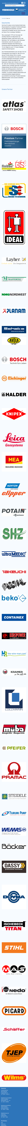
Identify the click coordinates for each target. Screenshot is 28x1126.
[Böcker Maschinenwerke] (14, 846)
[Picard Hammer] (14, 1010)
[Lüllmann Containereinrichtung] (14, 700)
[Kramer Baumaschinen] (14, 672)
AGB (2, 1122)
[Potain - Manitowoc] (14, 512)
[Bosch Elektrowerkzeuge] (14, 360)
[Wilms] (14, 1077)
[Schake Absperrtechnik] (14, 329)
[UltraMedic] (14, 554)
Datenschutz (3, 1125)
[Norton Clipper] (14, 490)
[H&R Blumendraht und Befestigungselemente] (14, 653)
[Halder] (14, 394)
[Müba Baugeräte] (14, 729)
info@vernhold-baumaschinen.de (10, 3)
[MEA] (14, 461)
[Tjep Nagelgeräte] (14, 1053)
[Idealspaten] (14, 227)
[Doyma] (14, 897)
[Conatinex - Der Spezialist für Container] (14, 617)
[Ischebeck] (14, 925)
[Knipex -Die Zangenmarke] (14, 414)
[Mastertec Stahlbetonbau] (14, 279)
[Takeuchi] (14, 571)
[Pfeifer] (14, 748)
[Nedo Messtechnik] (14, 990)
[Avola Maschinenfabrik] (14, 340)
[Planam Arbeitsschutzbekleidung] (14, 310)
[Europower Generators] (14, 635)
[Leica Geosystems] (14, 440)
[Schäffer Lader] (14, 1029)
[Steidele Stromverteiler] (14, 796)
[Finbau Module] (14, 165)
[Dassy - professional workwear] (14, 866)
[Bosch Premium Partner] (14, 136)
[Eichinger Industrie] (14, 378)
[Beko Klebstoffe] (14, 598)
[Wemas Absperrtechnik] (14, 831)
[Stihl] (14, 947)
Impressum (3, 1124)
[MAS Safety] (14, 969)
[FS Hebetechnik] (14, 190)
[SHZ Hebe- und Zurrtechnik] (14, 533)
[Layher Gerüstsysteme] (14, 260)
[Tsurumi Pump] (14, 813)
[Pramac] (14, 771)
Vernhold (3, 18)
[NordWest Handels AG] (14, 294)
